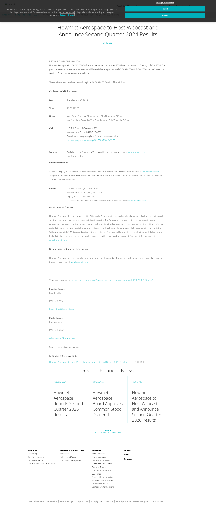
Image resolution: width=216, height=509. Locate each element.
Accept (165, 15)
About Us (32, 450)
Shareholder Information (102, 477)
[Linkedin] (181, 501)
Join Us (127, 450)
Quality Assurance (35, 460)
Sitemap (109, 501)
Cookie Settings (66, 501)
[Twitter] (172, 501)
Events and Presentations (102, 463)
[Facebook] (176, 501)
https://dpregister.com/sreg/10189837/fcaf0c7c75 (91, 140)
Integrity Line (96, 501)
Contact (128, 459)
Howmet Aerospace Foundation (41, 463)
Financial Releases (99, 467)
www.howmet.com (136, 152)
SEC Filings (96, 474)
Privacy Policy (67, 15)
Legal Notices (82, 501)
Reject (165, 9)
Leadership (32, 453)
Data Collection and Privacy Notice (42, 501)
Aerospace (64, 453)
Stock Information (99, 457)
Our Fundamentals (36, 457)
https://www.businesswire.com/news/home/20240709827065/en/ (121, 280)
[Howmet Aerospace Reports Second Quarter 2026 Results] (68, 399)
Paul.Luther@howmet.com (61, 308)
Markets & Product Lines (72, 450)
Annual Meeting (98, 453)
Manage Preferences (165, 2)
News (127, 454)
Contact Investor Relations (103, 487)
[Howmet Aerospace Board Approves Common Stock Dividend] (107, 399)
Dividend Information (101, 460)
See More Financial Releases (108, 432)
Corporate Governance (101, 470)
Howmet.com (157, 501)
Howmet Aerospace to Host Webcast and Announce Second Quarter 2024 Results (88, 362)
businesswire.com (80, 280)
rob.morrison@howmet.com (62, 337)
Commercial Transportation (71, 460)
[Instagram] (186, 501)
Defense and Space (68, 457)
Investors (96, 450)
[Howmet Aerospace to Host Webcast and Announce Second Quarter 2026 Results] (147, 399)
